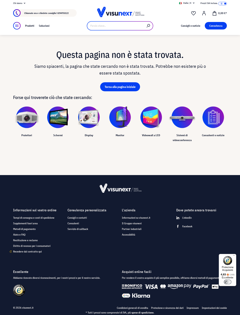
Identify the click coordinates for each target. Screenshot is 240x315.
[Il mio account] (204, 13)
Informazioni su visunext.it (136, 217)
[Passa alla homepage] (120, 13)
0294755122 (63, 13)
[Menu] (17, 25)
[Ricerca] (148, 25)
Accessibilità (128, 234)
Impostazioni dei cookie (214, 308)
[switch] (227, 282)
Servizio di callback (78, 229)
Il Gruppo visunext (132, 223)
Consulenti (73, 223)
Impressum (193, 308)
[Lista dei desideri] (193, 13)
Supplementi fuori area (25, 223)
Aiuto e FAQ (19, 234)
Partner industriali (131, 229)
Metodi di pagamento (24, 229)
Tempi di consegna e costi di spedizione (33, 217)
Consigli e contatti (77, 217)
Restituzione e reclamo (25, 240)
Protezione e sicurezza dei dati (167, 308)
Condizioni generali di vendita (132, 308)
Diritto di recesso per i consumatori (31, 246)
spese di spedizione (142, 312)
